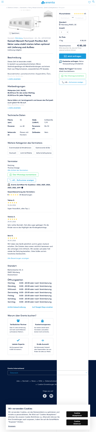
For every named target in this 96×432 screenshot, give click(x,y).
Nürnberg (18, 38)
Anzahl (62, 28)
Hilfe (40, 381)
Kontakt (25, 381)
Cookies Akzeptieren (77, 414)
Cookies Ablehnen (77, 422)
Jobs (18, 381)
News (33, 381)
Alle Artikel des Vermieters (18, 170)
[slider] (14, 194)
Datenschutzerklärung (53, 381)
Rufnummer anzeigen (76, 82)
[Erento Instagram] (51, 395)
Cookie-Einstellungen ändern (49, 384)
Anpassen (12, 426)
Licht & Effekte (26, 153)
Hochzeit (12, 153)
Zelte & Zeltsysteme (44, 153)
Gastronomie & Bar (43, 148)
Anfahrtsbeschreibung (17, 307)
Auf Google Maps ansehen (42, 307)
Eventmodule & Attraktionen (20, 148)
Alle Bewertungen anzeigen (18, 258)
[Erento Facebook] (45, 395)
